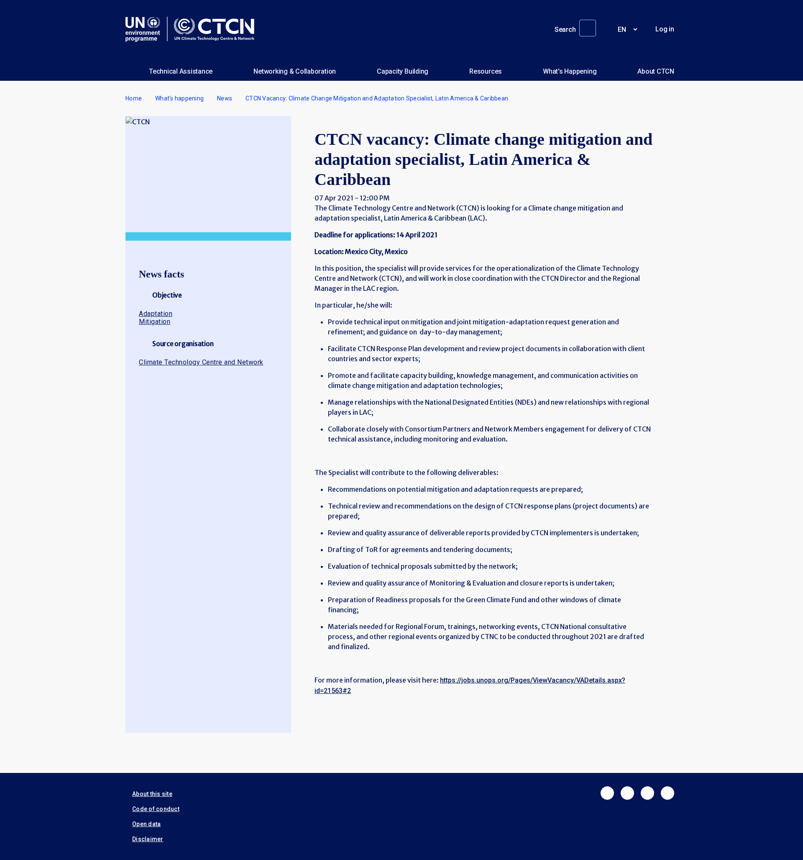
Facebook (607, 793)
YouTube (667, 793)
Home (133, 98)
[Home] (193, 29)
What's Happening (569, 71)
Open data (146, 824)
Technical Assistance (180, 71)
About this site (152, 794)
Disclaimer (148, 839)
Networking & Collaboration (294, 71)
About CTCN (655, 71)
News (224, 98)
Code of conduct (155, 809)
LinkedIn (647, 793)
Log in (664, 29)
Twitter (627, 793)
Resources (485, 71)
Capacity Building (402, 71)
